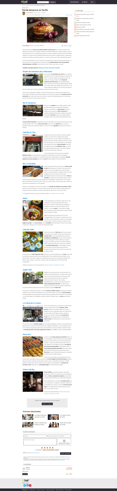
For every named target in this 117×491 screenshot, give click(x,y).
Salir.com (23, 5)
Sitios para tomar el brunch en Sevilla (49, 68)
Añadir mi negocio (47, 404)
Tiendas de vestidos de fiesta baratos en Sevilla (85, 32)
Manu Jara (27, 334)
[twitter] (24, 485)
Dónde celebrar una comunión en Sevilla (85, 29)
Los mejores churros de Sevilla (65, 416)
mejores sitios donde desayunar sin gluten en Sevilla (57, 393)
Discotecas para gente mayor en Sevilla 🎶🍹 (85, 15)
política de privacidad (36, 453)
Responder (25, 474)
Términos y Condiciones (50, 489)
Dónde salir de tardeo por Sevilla (83, 25)
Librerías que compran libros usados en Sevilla (85, 19)
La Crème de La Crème (32, 303)
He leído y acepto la (32, 452)
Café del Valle (28, 229)
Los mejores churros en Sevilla (56, 193)
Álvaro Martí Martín (30, 15)
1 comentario (43, 12)
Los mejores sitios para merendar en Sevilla (40, 416)
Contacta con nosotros (41, 489)
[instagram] (27, 485)
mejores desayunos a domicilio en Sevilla (54, 265)
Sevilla (27, 5)
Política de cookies (68, 489)
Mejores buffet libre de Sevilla (82, 36)
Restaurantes (31, 5)
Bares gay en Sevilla (80, 27)
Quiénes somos (32, 489)
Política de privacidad (60, 489)
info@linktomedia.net (60, 460)
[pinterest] (30, 485)
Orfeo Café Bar (29, 369)
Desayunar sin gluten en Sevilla (83, 23)
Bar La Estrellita (29, 163)
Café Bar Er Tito (29, 132)
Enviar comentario (65, 454)
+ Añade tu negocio (68, 15)
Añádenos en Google (67, 46)
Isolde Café (27, 269)
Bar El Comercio (29, 102)
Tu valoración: (38, 450)
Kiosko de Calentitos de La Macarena (37, 71)
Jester (25, 198)
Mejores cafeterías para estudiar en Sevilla (40, 424)
